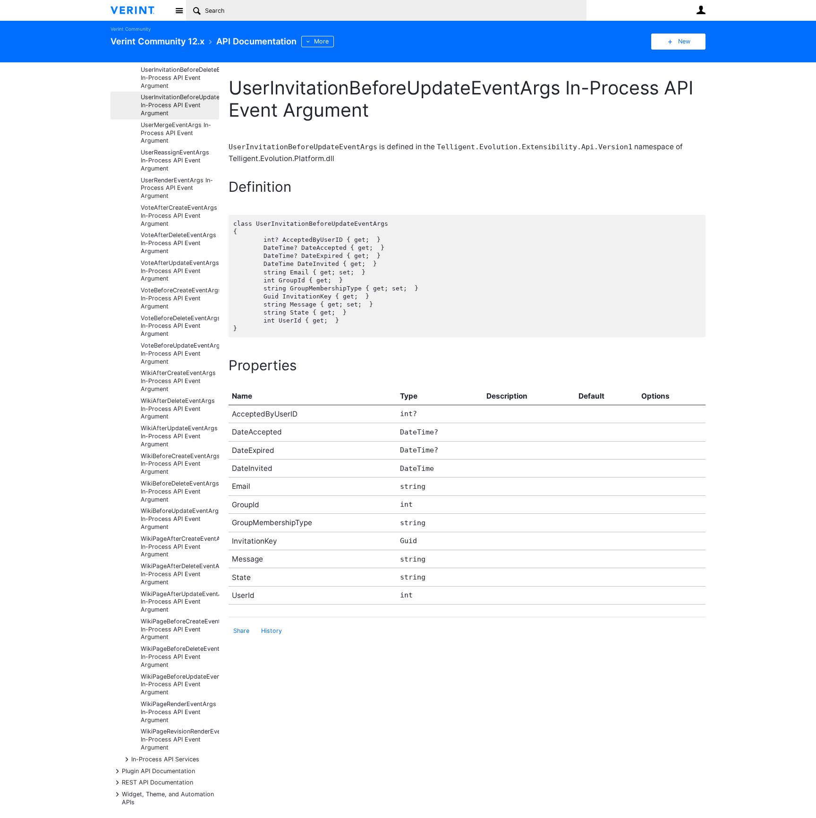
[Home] (140, 10)
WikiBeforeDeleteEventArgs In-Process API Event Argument (180, 491)
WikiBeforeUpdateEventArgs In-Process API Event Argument (180, 518)
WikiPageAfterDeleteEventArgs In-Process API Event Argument (180, 574)
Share (241, 630)
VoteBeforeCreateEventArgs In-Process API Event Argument (180, 298)
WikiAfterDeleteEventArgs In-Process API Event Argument (178, 408)
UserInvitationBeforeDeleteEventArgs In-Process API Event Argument (180, 77)
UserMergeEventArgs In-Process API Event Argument (176, 133)
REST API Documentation (157, 782)
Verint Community (130, 29)
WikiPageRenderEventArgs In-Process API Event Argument (178, 712)
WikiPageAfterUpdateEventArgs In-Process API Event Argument (180, 602)
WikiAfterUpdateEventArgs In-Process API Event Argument (179, 436)
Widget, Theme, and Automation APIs (168, 798)
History (271, 630)
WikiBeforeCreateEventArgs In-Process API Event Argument (180, 464)
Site (179, 10)
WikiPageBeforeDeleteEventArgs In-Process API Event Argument (180, 656)
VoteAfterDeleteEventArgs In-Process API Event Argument (178, 243)
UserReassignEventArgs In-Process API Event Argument (175, 160)
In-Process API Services (165, 759)
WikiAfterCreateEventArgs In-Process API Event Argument (178, 380)
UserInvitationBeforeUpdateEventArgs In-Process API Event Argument (180, 105)
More (321, 41)
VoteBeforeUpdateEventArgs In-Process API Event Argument (180, 353)
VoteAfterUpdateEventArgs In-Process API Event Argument (180, 270)
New (684, 41)
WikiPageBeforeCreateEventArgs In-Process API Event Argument (180, 629)
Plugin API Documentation (158, 771)
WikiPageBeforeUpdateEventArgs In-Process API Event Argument (180, 684)
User (701, 10)
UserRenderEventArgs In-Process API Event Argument (177, 188)
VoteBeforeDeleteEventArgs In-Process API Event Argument (180, 326)
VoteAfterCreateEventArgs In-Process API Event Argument (179, 215)
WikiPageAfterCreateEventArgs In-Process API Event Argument (180, 546)
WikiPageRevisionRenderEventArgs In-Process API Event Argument (180, 739)
